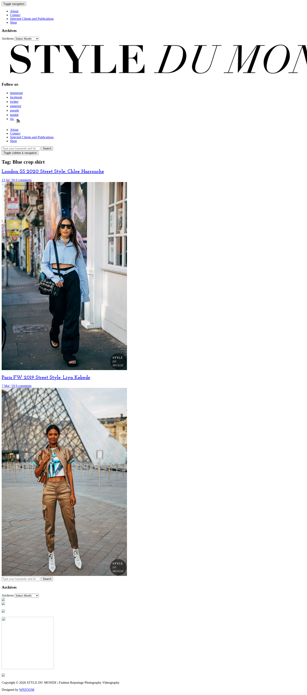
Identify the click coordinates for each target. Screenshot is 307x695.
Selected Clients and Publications (32, 18)
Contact (15, 15)
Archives (8, 38)
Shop (13, 22)
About (14, 11)
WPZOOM (26, 689)
